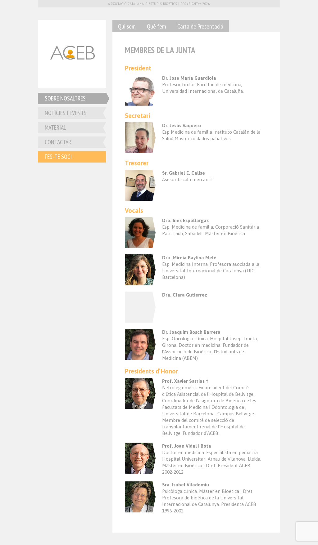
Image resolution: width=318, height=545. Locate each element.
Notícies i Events (66, 113)
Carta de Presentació (200, 26)
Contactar (58, 142)
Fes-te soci (58, 157)
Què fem (156, 26)
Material (55, 127)
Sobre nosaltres (65, 98)
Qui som (127, 26)
